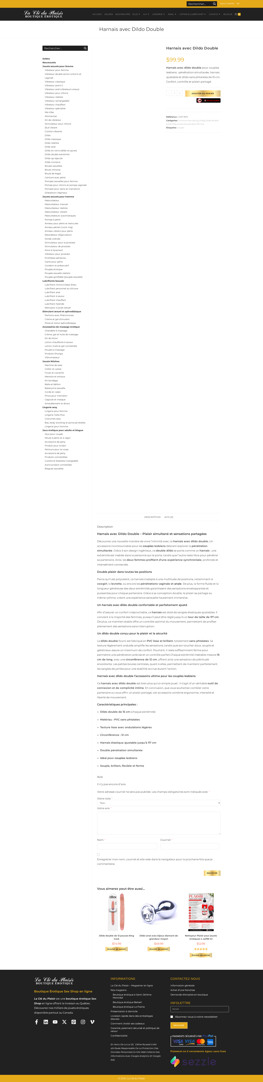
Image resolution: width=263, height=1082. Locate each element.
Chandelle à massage (56, 330)
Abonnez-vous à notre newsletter (196, 1016)
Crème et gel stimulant (57, 319)
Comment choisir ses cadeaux (128, 1023)
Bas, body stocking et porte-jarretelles (65, 422)
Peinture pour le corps (56, 449)
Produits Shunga (54, 353)
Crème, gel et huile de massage (61, 334)
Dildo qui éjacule (54, 158)
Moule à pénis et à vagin (57, 438)
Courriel (166, 839)
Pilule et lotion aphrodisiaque (60, 323)
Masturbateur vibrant (56, 211)
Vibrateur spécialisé (55, 108)
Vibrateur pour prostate (57, 254)
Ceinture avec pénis (188, 120)
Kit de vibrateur (53, 120)
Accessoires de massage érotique (61, 326)
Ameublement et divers (57, 403)
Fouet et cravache (54, 372)
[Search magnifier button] (214, 3)
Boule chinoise (52, 169)
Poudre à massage (55, 349)
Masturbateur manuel (56, 204)
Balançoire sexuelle (55, 388)
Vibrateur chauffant (55, 104)
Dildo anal (50, 146)
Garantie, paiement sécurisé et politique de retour (135, 1030)
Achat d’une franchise (182, 990)
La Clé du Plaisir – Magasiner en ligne (132, 985)
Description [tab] (152, 517)
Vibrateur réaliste (54, 97)
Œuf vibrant (51, 127)
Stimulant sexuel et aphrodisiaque (61, 311)
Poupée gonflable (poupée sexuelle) (63, 277)
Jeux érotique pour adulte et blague (62, 430)
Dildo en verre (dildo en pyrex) (61, 150)
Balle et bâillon (53, 384)
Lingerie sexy (49, 407)
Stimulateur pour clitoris (58, 123)
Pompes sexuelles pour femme (61, 181)
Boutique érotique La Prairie (129, 1006)
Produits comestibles (56, 457)
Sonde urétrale (52, 238)
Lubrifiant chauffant (55, 300)
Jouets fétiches (50, 361)
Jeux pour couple (54, 434)
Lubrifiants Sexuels (53, 281)
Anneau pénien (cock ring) (59, 227)
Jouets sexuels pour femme (190, 124)
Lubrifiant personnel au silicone (61, 288)
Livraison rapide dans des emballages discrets (132, 1017)
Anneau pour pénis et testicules (61, 223)
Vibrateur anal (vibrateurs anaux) (62, 89)
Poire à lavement (54, 250)
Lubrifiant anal (52, 292)
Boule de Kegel (53, 173)
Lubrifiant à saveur (55, 296)
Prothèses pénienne (55, 258)
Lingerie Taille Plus (55, 415)
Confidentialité (119, 1035)
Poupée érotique (53, 269)
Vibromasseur (52, 357)
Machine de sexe (53, 365)
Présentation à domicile (124, 1011)
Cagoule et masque (55, 399)
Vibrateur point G (54, 85)
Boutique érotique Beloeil (127, 1002)
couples (148, 546)
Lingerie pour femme (56, 411)
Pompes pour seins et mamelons (62, 189)
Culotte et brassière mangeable (61, 460)
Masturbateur (52, 200)
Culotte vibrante (53, 131)
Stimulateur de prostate (57, 246)
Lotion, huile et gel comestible (61, 346)
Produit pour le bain (55, 445)
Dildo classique (53, 139)
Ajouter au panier (203, 93)
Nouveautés (49, 62)
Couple (180, 127)
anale (178, 583)
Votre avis (104, 808)
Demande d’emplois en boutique (189, 994)
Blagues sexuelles (54, 468)
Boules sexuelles (53, 166)
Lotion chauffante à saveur (59, 342)
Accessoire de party (55, 441)
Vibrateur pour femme (57, 70)
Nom (101, 839)
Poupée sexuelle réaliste (57, 273)
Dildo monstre (52, 162)
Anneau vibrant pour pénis (59, 231)
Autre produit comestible (58, 464)
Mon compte (227, 3)
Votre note (104, 798)
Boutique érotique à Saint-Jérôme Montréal (132, 996)
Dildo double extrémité (57, 154)
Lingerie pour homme (56, 426)
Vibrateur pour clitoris (56, 93)
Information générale (182, 985)
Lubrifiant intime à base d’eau (60, 284)
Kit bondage (51, 380)
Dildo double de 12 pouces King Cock (116, 937)
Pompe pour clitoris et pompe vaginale (66, 185)
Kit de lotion (51, 338)
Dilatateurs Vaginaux (56, 192)
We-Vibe (49, 112)
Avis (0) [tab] (168, 517)
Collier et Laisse (53, 369)
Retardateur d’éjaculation (58, 234)
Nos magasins (118, 990)
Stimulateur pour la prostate (60, 242)
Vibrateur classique (55, 81)
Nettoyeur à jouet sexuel (58, 307)
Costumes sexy (53, 418)
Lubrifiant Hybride (54, 304)
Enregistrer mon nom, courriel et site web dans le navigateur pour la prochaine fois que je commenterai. (154, 862)
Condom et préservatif (57, 265)
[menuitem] (238, 3)
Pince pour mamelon (56, 395)
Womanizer (51, 116)
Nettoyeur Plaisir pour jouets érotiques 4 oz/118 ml (201, 937)
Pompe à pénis (53, 219)
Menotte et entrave (55, 376)
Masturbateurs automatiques (60, 215)
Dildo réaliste (52, 143)
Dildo (201, 120)
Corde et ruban (53, 392)
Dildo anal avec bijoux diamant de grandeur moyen (159, 937)
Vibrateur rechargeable (57, 100)
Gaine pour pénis (54, 261)
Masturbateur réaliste (56, 208)
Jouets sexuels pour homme (58, 196)
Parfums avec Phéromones (59, 315)
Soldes (46, 58)
